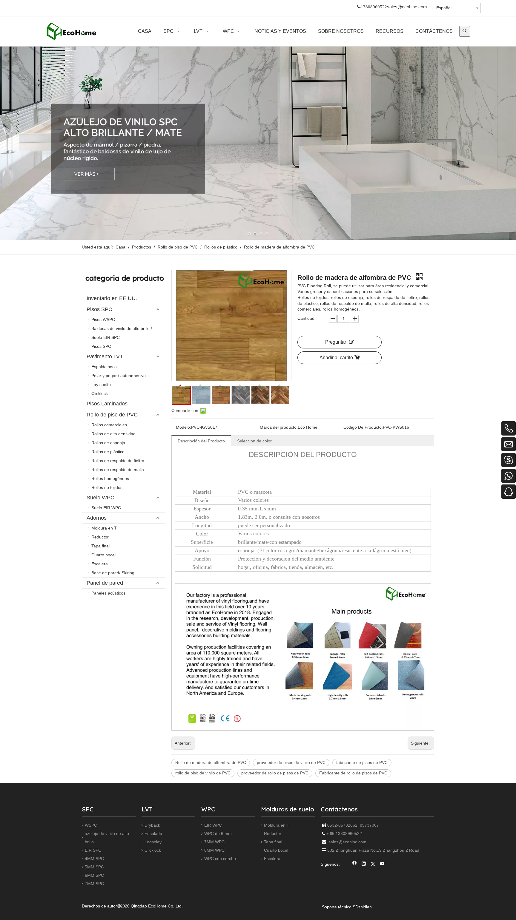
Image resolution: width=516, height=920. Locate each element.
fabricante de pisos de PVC (362, 762)
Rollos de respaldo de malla (117, 469)
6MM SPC (94, 875)
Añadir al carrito (336, 357)
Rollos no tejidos (106, 487)
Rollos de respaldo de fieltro (117, 460)
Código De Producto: (363, 427)
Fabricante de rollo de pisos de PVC (353, 773)
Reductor (100, 537)
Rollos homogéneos (110, 478)
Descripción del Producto (201, 441)
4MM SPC (94, 858)
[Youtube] (382, 864)
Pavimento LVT (105, 356)
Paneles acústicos (108, 593)
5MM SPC (94, 867)
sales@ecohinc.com (407, 6)
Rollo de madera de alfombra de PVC (210, 762)
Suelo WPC (100, 498)
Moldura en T (104, 528)
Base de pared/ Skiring (112, 572)
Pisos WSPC (103, 319)
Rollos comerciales (109, 424)
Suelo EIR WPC (106, 507)
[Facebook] (354, 864)
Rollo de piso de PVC (112, 415)
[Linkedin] (364, 864)
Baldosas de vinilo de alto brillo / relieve (128, 328)
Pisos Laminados (107, 404)
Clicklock (99, 393)
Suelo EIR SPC (105, 337)
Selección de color (254, 441)
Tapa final (100, 546)
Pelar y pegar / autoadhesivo (118, 375)
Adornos (97, 518)
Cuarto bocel (103, 554)
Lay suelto (101, 384)
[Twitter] (373, 864)
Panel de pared (105, 583)
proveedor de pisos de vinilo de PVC (291, 762)
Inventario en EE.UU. (112, 298)
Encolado (153, 833)
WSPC (91, 825)
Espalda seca (104, 366)
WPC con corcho (220, 858)
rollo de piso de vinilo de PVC (203, 773)
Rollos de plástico (108, 451)
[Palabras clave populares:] (464, 31)
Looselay (153, 841)
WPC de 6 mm (218, 833)
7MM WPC (214, 841)
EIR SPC (93, 850)
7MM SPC (94, 883)
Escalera (99, 563)
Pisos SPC (99, 309)
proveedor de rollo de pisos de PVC (274, 773)
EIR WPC (213, 825)
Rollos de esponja (108, 442)
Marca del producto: (279, 427)
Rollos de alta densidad (113, 433)
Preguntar (335, 342)
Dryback (152, 825)
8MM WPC (214, 850)
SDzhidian (362, 906)
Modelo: (183, 427)
